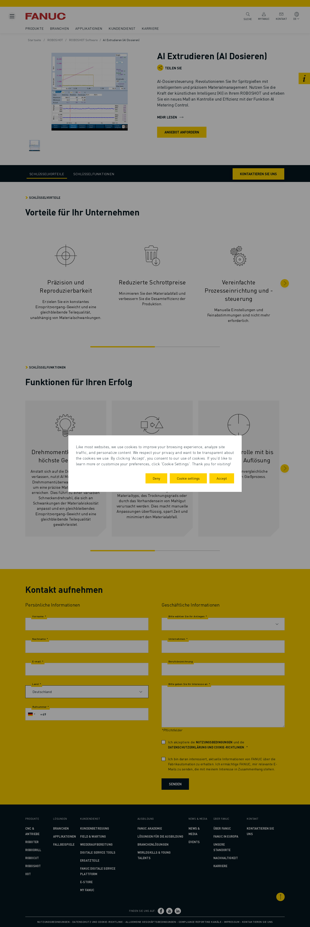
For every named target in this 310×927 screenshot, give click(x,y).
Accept (222, 478)
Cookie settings (188, 478)
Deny (156, 478)
